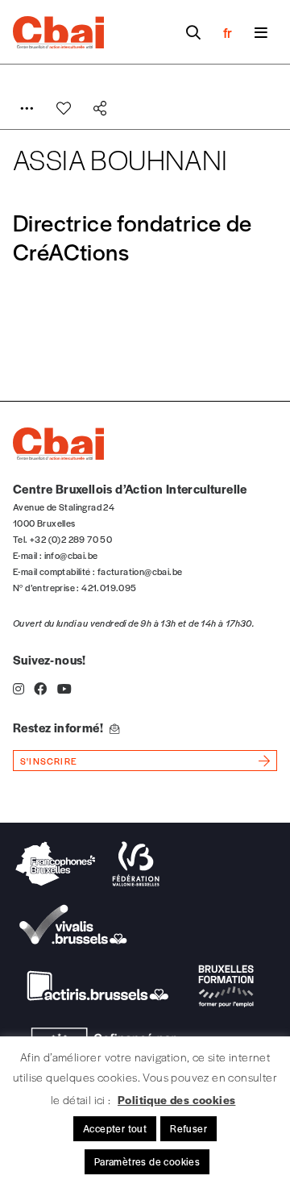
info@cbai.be (71, 554)
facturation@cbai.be (140, 571)
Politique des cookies (176, 1099)
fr (227, 32)
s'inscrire (48, 760)
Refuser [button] (188, 1128)
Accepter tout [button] (115, 1128)
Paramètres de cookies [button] (147, 1161)
